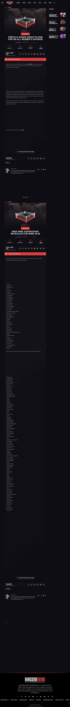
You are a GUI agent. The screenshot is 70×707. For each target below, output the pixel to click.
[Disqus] (25, 641)
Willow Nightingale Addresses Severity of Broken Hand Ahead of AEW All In (54, 37)
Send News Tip (5, 699)
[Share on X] (32, 158)
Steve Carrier (18, 42)
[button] (54, 2)
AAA (39, 2)
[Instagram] (38, 54)
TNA (34, 2)
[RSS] (52, 696)
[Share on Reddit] (40, 158)
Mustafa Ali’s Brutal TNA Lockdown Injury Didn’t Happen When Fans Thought (54, 22)
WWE (24, 2)
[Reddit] (43, 54)
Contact (38, 699)
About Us (31, 699)
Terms (67, 699)
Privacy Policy (60, 699)
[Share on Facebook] (29, 158)
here (23, 130)
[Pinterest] (32, 54)
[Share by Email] (43, 158)
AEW (29, 2)
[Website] (38, 169)
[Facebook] (20, 54)
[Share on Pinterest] (38, 158)
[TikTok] (48, 696)
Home (18, 2)
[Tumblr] (37, 696)
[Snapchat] (40, 54)
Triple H (7, 162)
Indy (50, 2)
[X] (23, 54)
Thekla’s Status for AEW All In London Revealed (53, 15)
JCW (45, 2)
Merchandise (23, 699)
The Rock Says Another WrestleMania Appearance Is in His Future (53, 30)
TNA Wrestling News (53, 20)
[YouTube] (35, 54)
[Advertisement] (25, 139)
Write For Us (14, 699)
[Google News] (26, 54)
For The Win (30, 64)
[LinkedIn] (29, 54)
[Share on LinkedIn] (35, 158)
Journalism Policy (48, 699)
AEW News (51, 34)
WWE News (10, 7)
